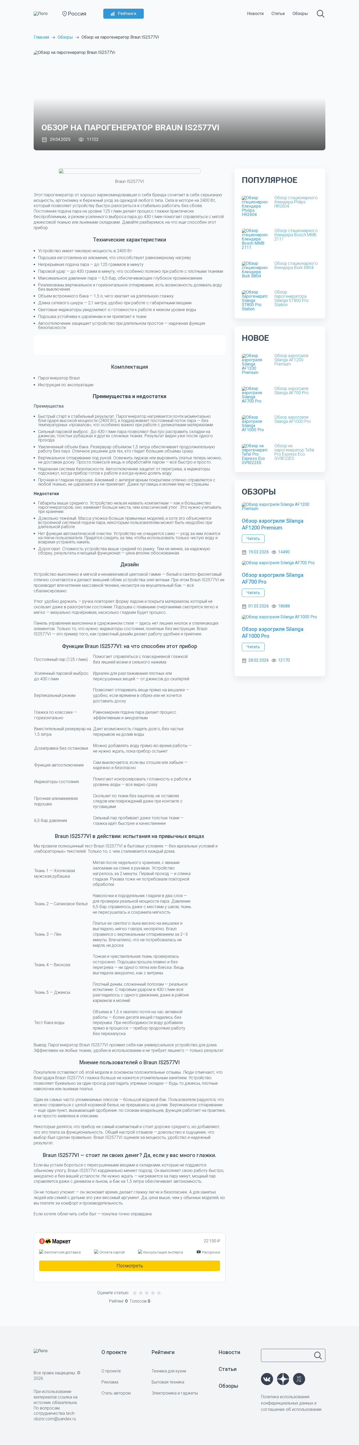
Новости (255, 13)
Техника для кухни (169, 1371)
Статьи (278, 13)
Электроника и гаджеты (175, 1393)
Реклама (109, 1382)
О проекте (114, 1352)
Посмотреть (129, 1265)
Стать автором (116, 1393)
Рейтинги (127, 13)
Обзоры (300, 13)
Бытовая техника (168, 1382)
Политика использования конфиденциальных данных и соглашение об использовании (291, 1403)
